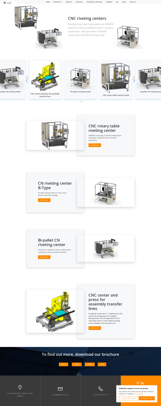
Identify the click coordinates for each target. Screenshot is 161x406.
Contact (133, 2)
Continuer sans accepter (128, 398)
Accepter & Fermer (147, 398)
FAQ (117, 2)
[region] (136, 393)
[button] (79, 101)
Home (48, 2)
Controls (79, 2)
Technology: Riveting (94, 2)
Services (69, 2)
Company (109, 2)
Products (57, 2)
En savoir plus (139, 394)
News (124, 2)
